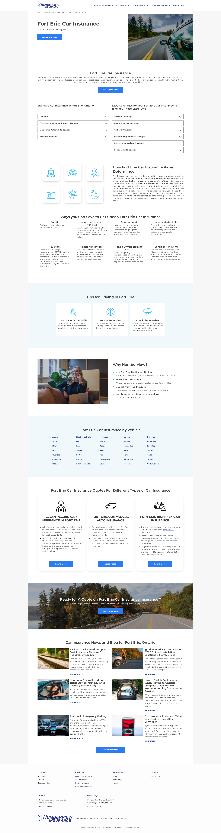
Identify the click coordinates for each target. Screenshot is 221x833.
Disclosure (93, 818)
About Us (41, 776)
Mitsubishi (128, 459)
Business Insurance (161, 5)
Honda (79, 459)
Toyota (150, 459)
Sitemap (123, 818)
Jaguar (103, 446)
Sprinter (151, 446)
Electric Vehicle (83, 437)
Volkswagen (153, 464)
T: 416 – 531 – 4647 (45, 806)
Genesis (79, 450)
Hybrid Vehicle (83, 464)
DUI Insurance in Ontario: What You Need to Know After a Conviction (163, 719)
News (115, 783)
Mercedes (128, 446)
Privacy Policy (80, 818)
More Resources (110, 750)
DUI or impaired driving (169, 538)
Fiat (78, 441)
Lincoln (127, 437)
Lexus (102, 464)
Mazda (127, 441)
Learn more (61, 564)
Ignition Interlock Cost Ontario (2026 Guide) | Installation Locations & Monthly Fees (163, 652)
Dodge (55, 464)
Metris (126, 450)
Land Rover (105, 459)
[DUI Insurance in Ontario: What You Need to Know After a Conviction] (127, 725)
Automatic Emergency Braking (88, 716)
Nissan (127, 464)
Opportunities (43, 783)
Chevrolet (57, 459)
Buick (55, 450)
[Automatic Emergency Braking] (53, 725)
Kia (101, 455)
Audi (54, 441)
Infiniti (103, 441)
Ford (78, 446)
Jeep (102, 450)
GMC (78, 455)
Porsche (151, 437)
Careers (41, 780)
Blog (115, 776)
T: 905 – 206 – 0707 (95, 806)
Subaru (150, 450)
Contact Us (178, 5)
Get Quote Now (49, 37)
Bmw (54, 446)
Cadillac (56, 455)
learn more (75, 674)
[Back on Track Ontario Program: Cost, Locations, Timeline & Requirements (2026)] (53, 658)
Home (40, 12)
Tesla (149, 455)
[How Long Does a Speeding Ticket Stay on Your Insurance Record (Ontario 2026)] (53, 689)
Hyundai (104, 437)
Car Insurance (122, 5)
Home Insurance (140, 5)
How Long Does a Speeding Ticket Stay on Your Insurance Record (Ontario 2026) (87, 683)
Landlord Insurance (103, 5)
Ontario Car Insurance (64, 12)
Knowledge (118, 780)
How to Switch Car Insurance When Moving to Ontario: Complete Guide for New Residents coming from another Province (163, 686)
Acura (55, 437)
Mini (126, 455)
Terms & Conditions (108, 818)
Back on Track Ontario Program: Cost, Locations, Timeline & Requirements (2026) (89, 652)
